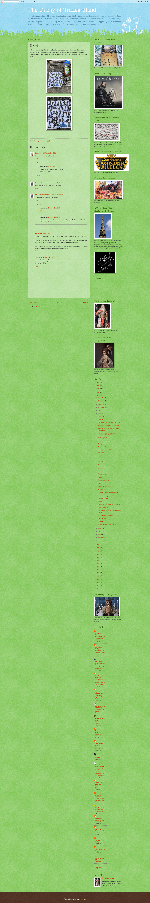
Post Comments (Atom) (42, 307)
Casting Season (99, 842)
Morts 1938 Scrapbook (98, 783)
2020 (98, 548)
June (99, 416)
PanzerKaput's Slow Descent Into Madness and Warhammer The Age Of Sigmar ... (100, 771)
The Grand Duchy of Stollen (100, 648)
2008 (98, 585)
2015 (98, 563)
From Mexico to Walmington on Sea (108, 524)
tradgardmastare (109, 878)
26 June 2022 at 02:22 (49, 153)
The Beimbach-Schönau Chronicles (99, 860)
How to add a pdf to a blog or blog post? (109, 422)
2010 (98, 579)
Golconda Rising (100, 849)
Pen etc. (100, 477)
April (100, 531)
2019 (98, 551)
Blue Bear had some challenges (99, 810)
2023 (98, 392)
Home (59, 302)
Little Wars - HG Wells (100, 868)
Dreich (100, 501)
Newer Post (32, 302)
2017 (98, 557)
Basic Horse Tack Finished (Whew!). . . (100, 652)
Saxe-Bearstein (99, 808)
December (101, 398)
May (99, 528)
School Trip (101, 453)
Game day (101, 456)
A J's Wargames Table (100, 719)
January (100, 541)
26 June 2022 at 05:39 (56, 183)
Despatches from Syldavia (100, 757)
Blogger (84, 899)
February (101, 538)
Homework (101, 419)
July (99, 413)
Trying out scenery (103, 474)
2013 (98, 570)
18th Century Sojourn (99, 744)
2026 (98, 383)
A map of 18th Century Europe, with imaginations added (108, 493)
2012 (98, 573)
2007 (98, 588)
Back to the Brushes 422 (98, 735)
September (101, 407)
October (100, 404)
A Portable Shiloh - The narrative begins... (100, 638)
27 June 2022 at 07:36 (54, 217)
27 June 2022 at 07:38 (49, 257)
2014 (98, 567)
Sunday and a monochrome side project (109, 505)
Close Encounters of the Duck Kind (100, 799)
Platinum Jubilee (102, 518)
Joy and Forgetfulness (99, 692)
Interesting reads (102, 438)
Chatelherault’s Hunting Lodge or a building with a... (108, 497)
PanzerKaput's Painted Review (99, 766)
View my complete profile (109, 888)
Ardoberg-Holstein (98, 796)
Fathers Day (101, 462)
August (100, 410)
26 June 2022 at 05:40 (56, 195)
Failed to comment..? (98, 722)
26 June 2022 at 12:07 (49, 233)
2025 (98, 386)
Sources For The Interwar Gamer (99, 821)
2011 (98, 576)
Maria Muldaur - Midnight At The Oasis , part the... (109, 429)
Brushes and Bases (98, 732)
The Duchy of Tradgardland (62, 9)
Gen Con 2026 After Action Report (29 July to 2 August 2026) (100, 681)
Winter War (101, 521)
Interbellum (98, 818)
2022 (98, 395)
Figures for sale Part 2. (99, 787)
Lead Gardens (99, 840)
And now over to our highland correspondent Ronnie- (106, 434)
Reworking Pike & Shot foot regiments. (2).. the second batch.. (100, 665)
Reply (36, 159)
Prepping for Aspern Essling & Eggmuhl (99, 696)
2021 (98, 545)
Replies (39, 163)
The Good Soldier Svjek (42, 183)
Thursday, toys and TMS (104, 450)
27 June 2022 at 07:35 (54, 166)
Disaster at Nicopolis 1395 (99, 747)
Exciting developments (104, 486)
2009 (98, 582)
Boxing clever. (102, 444)
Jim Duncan (39, 233)
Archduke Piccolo (98, 634)
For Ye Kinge (99, 661)
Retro (99, 465)
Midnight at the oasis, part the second (108, 425)
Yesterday (100, 459)
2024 (98, 389)
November (101, 401)
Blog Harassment (99, 851)
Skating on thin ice (103, 508)
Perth (99, 483)
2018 (98, 554)
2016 (98, 560)
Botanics (100, 489)
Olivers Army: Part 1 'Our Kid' (100, 832)
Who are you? (102, 447)
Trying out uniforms (103, 480)
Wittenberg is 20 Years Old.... (99, 710)
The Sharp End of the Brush (99, 676)
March (100, 534)
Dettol (99, 441)
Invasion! (100, 468)
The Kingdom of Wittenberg (100, 707)
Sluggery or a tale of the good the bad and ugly (109, 511)
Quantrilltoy (39, 153)
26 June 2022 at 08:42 (54, 208)
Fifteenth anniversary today (105, 515)
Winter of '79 (99, 829)
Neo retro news (102, 471)
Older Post (86, 302)
